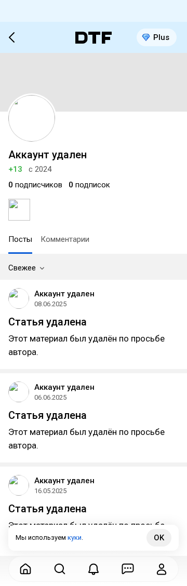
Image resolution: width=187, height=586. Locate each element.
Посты (20, 239)
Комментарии (65, 239)
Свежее (22, 267)
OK (159, 537)
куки (75, 537)
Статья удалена (47, 322)
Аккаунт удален (64, 293)
